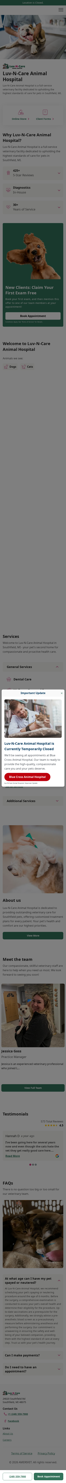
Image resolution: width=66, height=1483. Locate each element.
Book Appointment (48, 1476)
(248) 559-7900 (17, 1476)
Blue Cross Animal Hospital (27, 777)
